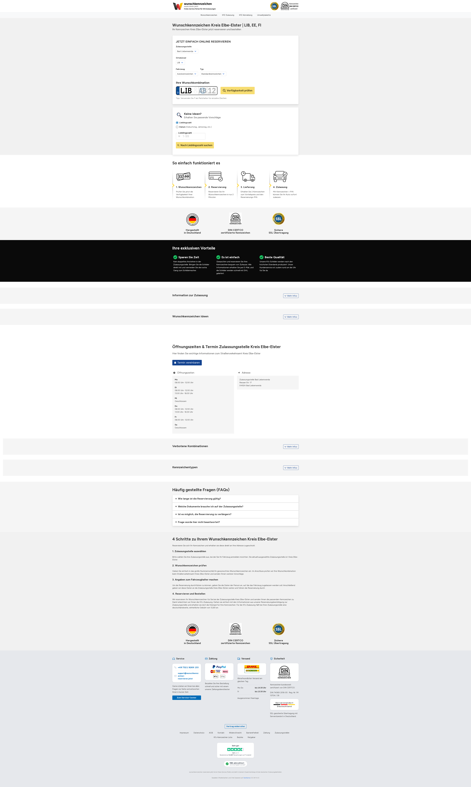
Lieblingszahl (185, 132)
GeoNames (246, 778)
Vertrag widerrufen (235, 726)
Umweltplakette (264, 15)
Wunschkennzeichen (209, 15)
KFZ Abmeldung (245, 15)
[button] (235, 499)
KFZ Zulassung (228, 15)
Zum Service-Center (186, 697)
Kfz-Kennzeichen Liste (223, 737)
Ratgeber (251, 737)
